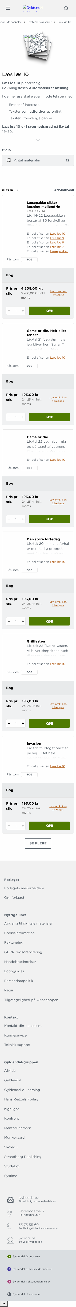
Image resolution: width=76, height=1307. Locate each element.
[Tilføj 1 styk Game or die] (22, 519)
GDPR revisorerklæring (23, 952)
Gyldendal (12, 1080)
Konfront (11, 1118)
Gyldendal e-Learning (22, 1090)
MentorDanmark (17, 1128)
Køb (49, 311)
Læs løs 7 (57, 246)
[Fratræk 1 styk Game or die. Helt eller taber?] (9, 417)
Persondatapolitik (18, 981)
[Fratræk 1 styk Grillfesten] (9, 723)
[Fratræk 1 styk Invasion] (9, 826)
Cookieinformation (19, 933)
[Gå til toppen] (4, 1304)
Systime (10, 1176)
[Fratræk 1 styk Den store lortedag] (9, 621)
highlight (11, 1109)
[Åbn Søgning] (66, 8)
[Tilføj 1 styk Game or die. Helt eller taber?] (22, 417)
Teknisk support (17, 1045)
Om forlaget (14, 898)
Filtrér (7, 190)
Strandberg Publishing (23, 1157)
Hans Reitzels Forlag (21, 1099)
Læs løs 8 (57, 242)
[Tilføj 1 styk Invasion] (22, 826)
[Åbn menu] (7, 8)
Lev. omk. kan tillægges (58, 293)
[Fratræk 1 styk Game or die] (9, 519)
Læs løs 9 (57, 238)
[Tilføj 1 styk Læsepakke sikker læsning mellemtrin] (22, 311)
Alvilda (10, 1071)
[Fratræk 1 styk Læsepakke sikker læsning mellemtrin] (9, 311)
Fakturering (13, 942)
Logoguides (14, 971)
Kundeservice (15, 1035)
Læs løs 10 (57, 233)
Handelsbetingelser (20, 962)
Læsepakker (59, 251)
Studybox (12, 1166)
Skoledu (11, 1147)
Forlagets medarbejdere (24, 888)
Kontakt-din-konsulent (23, 1026)
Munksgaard (14, 1137)
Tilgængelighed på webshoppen (31, 1000)
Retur (8, 990)
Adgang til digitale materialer (28, 923)
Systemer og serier (40, 21)
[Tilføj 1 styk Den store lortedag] (22, 621)
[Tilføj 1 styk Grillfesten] (22, 723)
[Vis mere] (38, 140)
